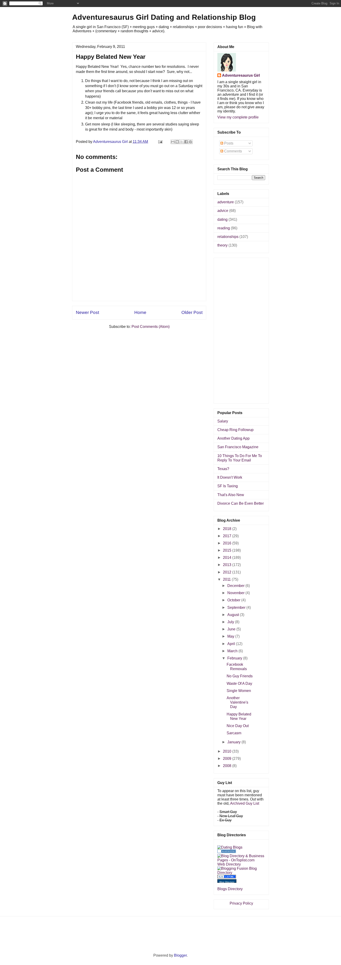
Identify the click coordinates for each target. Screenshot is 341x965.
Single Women (239, 691)
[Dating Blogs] (229, 847)
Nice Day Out (238, 726)
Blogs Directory (230, 889)
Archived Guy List (244, 803)
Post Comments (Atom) (151, 327)
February (235, 658)
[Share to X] (181, 141)
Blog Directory (226, 882)
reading (223, 228)
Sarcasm (234, 733)
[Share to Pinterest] (190, 141)
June (231, 629)
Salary (222, 421)
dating (222, 219)
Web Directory (229, 864)
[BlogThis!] (177, 141)
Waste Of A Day (239, 683)
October (234, 600)
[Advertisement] (139, 290)
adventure (225, 202)
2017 (227, 536)
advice (222, 211)
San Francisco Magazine (237, 447)
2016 (227, 543)
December (236, 586)
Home (140, 312)
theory (222, 245)
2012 (227, 572)
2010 (227, 751)
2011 (227, 579)
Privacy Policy (241, 903)
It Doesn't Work (229, 477)
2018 (227, 529)
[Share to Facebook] (186, 141)
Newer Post (87, 312)
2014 (227, 558)
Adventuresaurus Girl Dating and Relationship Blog (164, 17)
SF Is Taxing (227, 486)
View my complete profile (238, 117)
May (231, 636)
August (233, 615)
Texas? (223, 469)
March (232, 651)
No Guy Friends (240, 676)
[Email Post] (159, 142)
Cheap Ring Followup (235, 430)
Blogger (180, 955)
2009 (227, 759)
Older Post (192, 312)
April (231, 644)
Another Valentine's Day (237, 702)
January (234, 742)
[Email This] (172, 141)
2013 (227, 565)
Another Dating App (233, 438)
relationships (227, 237)
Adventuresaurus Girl (241, 75)
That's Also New (230, 495)
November (236, 593)
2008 (227, 766)
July (231, 622)
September (236, 607)
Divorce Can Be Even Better (240, 503)
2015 (227, 550)
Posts (228, 143)
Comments (232, 151)
